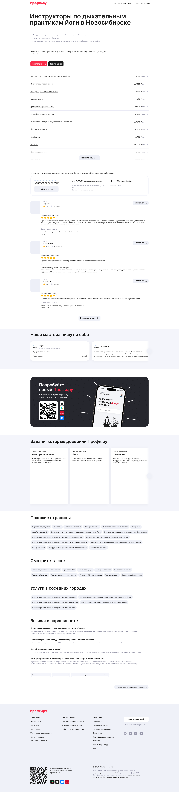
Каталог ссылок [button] (37, 737)
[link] (38, 63)
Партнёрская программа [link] (103, 737)
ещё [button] (85, 356)
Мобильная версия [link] (38, 741)
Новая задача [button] (36, 721)
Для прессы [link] (98, 733)
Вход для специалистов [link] (72, 725)
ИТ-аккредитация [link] (100, 725)
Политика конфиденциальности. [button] (115, 777)
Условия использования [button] (41, 733)
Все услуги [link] (34, 725)
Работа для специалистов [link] (73, 729)
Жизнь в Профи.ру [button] (100, 744)
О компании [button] (98, 721)
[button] (141, 203)
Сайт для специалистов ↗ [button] (73, 721)
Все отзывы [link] (35, 729)
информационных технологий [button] (104, 773)
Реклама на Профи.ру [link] (102, 729)
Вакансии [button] (97, 741)
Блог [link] (94, 748)
